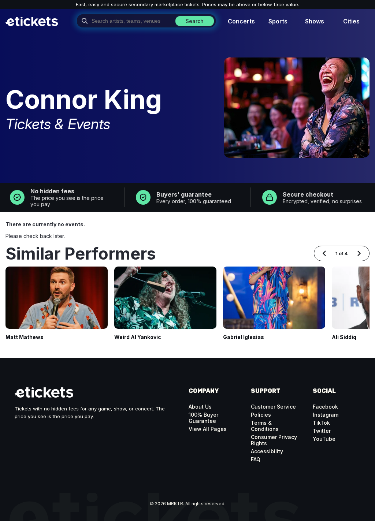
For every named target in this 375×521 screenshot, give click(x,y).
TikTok (321, 423)
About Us (200, 406)
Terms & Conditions (265, 426)
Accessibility (267, 451)
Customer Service (273, 406)
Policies (261, 415)
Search (195, 21)
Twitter (322, 431)
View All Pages (208, 429)
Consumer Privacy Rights (274, 440)
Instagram (325, 415)
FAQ (255, 459)
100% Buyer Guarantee (203, 418)
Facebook (325, 406)
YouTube (324, 439)
